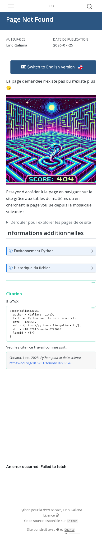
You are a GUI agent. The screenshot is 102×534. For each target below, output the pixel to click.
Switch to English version (51, 67)
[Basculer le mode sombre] (51, 6)
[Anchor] (87, 232)
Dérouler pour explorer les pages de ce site (50, 222)
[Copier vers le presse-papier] (93, 282)
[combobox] (90, 6)
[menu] (11, 6)
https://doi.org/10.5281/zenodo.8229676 (40, 363)
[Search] (89, 6)
